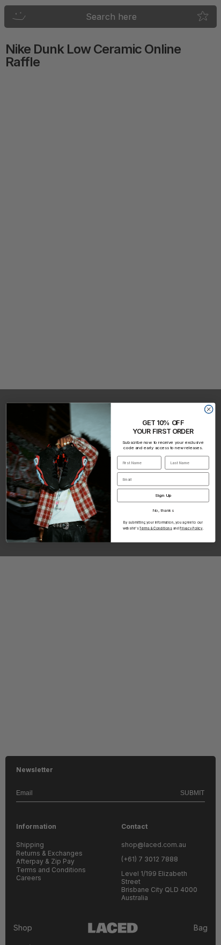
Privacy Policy (191, 528)
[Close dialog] (208, 409)
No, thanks (162, 510)
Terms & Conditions (155, 528)
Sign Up (162, 495)
